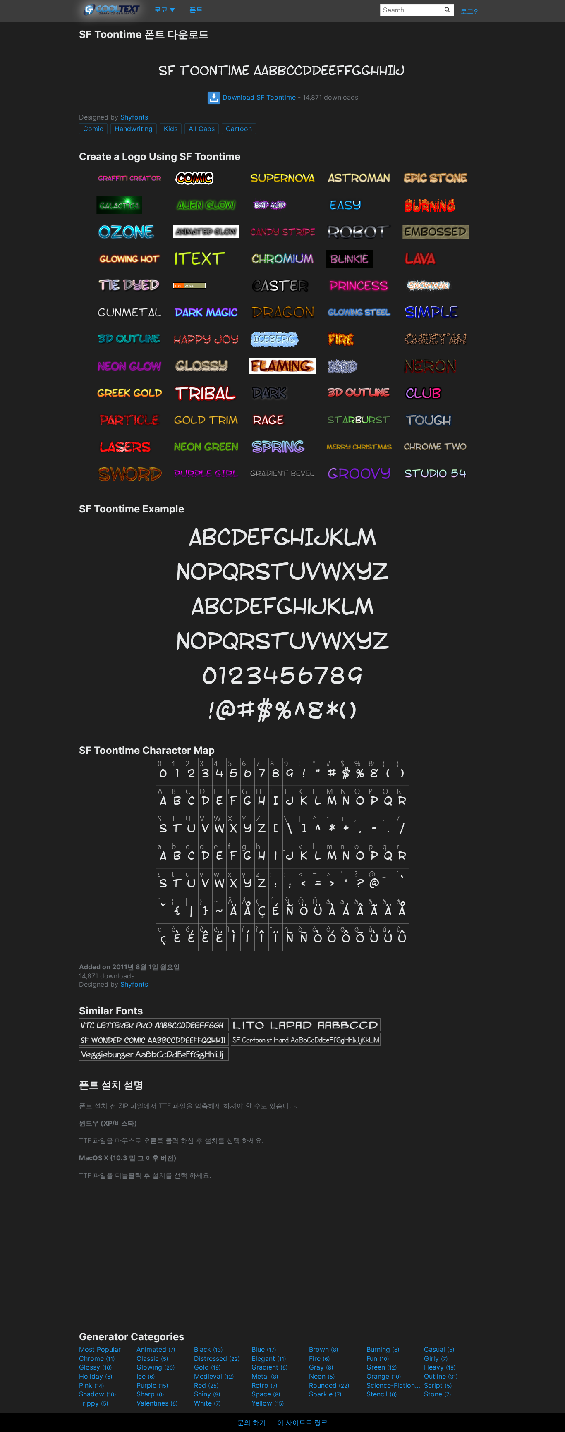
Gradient (269, 1367)
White (207, 1403)
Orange (383, 1376)
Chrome (97, 1358)
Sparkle (325, 1394)
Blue (263, 1349)
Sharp (150, 1394)
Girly (436, 1358)
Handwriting (134, 128)
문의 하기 (251, 1422)
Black (208, 1349)
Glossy (95, 1367)
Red (206, 1385)
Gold (207, 1367)
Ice (145, 1376)
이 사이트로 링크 (302, 1422)
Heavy (440, 1367)
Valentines (157, 1403)
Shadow (97, 1394)
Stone (437, 1394)
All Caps (202, 128)
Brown (323, 1349)
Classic (152, 1358)
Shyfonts (134, 117)
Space (265, 1394)
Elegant (268, 1358)
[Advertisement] (39, 152)
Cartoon (239, 128)
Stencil (381, 1394)
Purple (152, 1385)
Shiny (207, 1394)
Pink (91, 1385)
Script (438, 1385)
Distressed (217, 1358)
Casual (439, 1349)
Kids (170, 128)
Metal (264, 1376)
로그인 (470, 11)
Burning (383, 1349)
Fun (377, 1358)
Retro (264, 1385)
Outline (441, 1376)
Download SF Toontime (258, 97)
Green (381, 1367)
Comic (93, 128)
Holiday (96, 1376)
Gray (321, 1367)
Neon (322, 1376)
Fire (319, 1358)
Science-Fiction (394, 1385)
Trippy (93, 1403)
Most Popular (100, 1349)
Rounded (329, 1385)
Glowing (155, 1367)
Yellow (267, 1403)
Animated (155, 1349)
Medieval (214, 1376)
